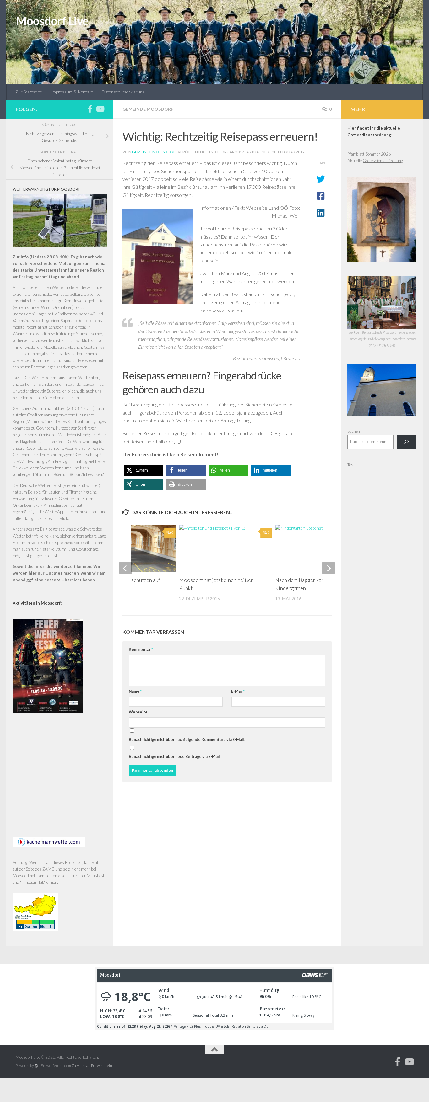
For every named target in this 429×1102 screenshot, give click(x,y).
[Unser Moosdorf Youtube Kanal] (100, 109)
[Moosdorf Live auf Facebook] (90, 109)
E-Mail (238, 691)
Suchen (353, 431)
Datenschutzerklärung (123, 91)
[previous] (125, 568)
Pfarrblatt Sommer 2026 (369, 153)
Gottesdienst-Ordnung (383, 160)
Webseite (138, 712)
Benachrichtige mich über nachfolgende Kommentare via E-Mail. (187, 739)
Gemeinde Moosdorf (147, 109)
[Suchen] (406, 442)
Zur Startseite (28, 91)
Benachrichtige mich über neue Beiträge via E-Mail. (174, 756)
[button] (143, 470)
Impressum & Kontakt (72, 91)
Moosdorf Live (52, 21)
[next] (328, 568)
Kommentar (141, 649)
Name (135, 691)
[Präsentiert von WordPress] (36, 1066)
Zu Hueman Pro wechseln (92, 1065)
